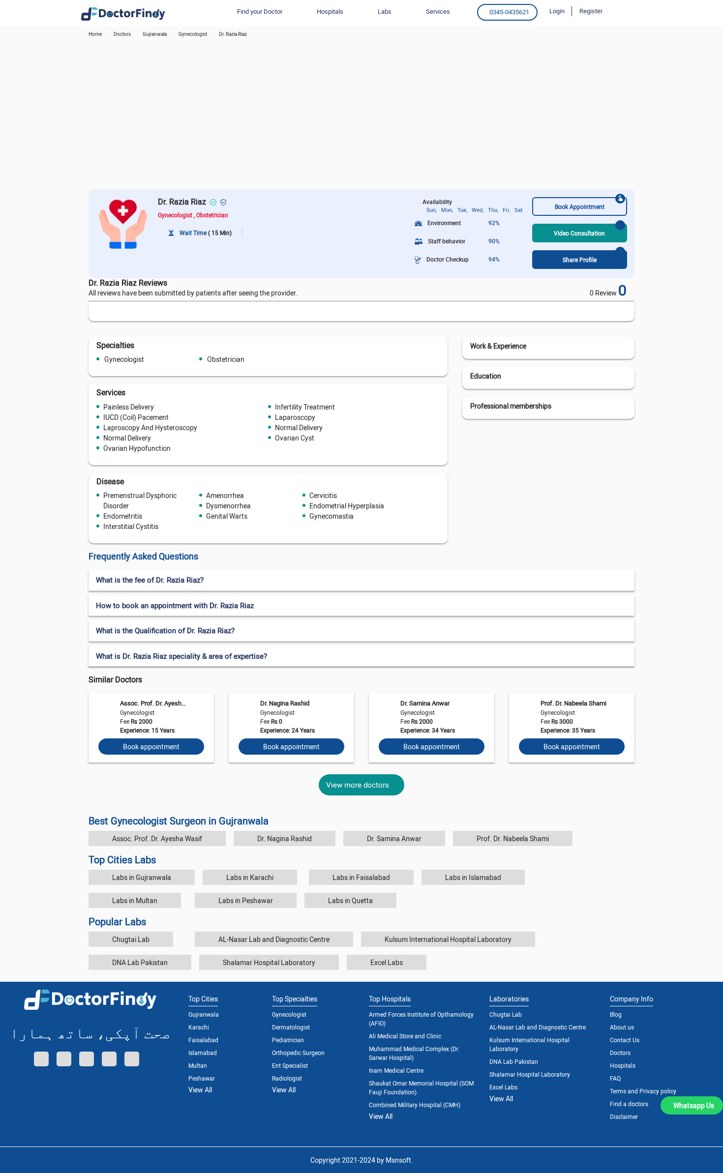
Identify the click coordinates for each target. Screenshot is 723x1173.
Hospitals (622, 1065)
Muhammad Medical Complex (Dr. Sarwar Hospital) (414, 1053)
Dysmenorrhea (228, 505)
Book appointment (151, 746)
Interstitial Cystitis (130, 526)
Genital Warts (226, 516)
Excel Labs (386, 962)
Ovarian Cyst (294, 437)
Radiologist (287, 1078)
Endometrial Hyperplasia (346, 505)
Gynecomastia (331, 516)
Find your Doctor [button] (259, 11)
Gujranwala (155, 33)
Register (590, 10)
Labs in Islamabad (473, 877)
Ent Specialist (290, 1065)
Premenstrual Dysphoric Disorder (140, 500)
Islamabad (202, 1052)
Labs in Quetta (350, 900)
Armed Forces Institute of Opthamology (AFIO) (421, 1018)
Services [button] (438, 11)
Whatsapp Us (693, 1105)
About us (622, 1027)
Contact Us (624, 1040)
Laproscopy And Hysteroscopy (150, 427)
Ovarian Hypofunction (137, 448)
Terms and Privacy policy (643, 1091)
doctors (122, 33)
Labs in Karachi (249, 877)
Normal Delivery (299, 427)
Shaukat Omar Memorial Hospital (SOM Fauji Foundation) (421, 1087)
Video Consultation (579, 233)
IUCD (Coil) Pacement (136, 417)
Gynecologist (124, 359)
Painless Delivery (128, 406)
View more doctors (357, 785)
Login (557, 10)
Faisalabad (203, 1040)
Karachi (198, 1027)
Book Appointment (579, 206)
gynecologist (193, 33)
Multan (197, 1065)
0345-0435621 (509, 11)
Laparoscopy (295, 417)
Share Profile (580, 260)
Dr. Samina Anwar (425, 703)
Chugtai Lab (131, 939)
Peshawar (201, 1078)
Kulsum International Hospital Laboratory (448, 939)
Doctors (620, 1052)
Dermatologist (291, 1027)
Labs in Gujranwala (141, 877)
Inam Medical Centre (396, 1070)
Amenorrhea (225, 495)
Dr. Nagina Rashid (284, 703)
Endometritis (122, 516)
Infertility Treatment (305, 406)
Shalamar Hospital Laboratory (269, 962)
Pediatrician (288, 1040)
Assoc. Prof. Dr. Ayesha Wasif (153, 703)
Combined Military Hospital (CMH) (414, 1105)
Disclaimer (624, 1116)
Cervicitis (323, 495)
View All (200, 1089)
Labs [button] (385, 11)
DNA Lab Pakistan (140, 962)
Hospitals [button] (330, 11)
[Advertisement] (361, 115)
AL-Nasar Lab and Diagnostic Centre (274, 939)
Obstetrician (225, 359)
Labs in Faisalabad (361, 877)
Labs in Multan (134, 900)
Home (95, 33)
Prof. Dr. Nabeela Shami (573, 703)
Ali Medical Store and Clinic (405, 1036)
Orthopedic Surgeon (298, 1052)
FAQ (615, 1078)
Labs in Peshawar (245, 900)
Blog (616, 1014)
